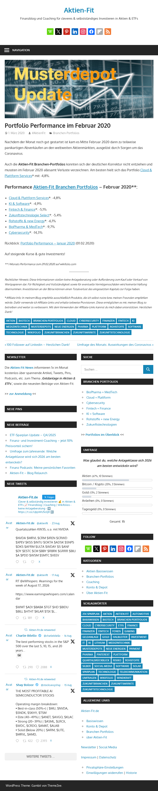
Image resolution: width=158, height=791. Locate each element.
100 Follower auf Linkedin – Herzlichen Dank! (38, 345)
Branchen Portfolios (100, 732)
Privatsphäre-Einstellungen (104, 767)
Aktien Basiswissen (99, 571)
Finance (132, 625)
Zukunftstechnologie (115, 332)
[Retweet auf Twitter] (25, 629)
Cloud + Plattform (98, 397)
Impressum (88, 757)
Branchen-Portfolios (66, 133)
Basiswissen (90, 619)
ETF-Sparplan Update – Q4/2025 (33, 435)
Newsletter (88, 747)
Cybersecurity (19, 232)
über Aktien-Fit (96, 737)
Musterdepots (41, 326)
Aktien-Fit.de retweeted (42, 630)
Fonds (116, 631)
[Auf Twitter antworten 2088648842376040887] (18, 741)
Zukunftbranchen (56, 332)
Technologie (15, 332)
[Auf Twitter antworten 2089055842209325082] (18, 667)
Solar (137, 666)
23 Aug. (56, 523)
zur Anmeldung (20, 394)
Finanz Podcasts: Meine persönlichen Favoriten (42, 468)
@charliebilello (52, 635)
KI (133, 320)
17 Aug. (55, 575)
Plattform (99, 326)
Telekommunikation (133, 671)
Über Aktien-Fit (97, 593)
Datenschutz (107, 757)
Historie (131, 773)
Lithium (100, 642)
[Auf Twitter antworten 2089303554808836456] (18, 618)
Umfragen (89, 677)
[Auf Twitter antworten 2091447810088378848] (18, 562)
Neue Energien (64, 326)
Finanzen (108, 320)
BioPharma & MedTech (26, 227)
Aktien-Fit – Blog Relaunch (28, 473)
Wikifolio (34, 332)
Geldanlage (90, 637)
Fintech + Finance (98, 408)
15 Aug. (68, 685)
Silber (86, 666)
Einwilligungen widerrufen (104, 773)
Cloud (71, 320)
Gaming (129, 631)
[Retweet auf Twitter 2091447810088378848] (26, 562)
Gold (105, 637)
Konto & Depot (96, 587)
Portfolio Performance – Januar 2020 (48, 243)
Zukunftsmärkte (84, 332)
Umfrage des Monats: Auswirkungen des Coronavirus (114, 345)
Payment (134, 648)
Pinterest (103, 654)
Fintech (123, 320)
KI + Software (95, 414)
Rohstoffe (117, 326)
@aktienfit (42, 523)
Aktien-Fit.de (25, 523)
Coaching (92, 582)
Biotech (24, 320)
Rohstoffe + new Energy (103, 419)
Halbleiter (120, 637)
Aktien (10, 320)
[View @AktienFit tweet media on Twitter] (19, 655)
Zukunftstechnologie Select (29, 215)
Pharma (83, 326)
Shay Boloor (25, 685)
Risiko (117, 660)
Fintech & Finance (22, 209)
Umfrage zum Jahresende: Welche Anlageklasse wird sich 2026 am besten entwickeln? (33, 456)
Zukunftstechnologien (101, 424)
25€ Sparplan (90, 613)
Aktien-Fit (79, 10)
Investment (139, 637)
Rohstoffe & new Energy (27, 221)
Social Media (108, 747)
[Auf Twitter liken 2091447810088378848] (34, 562)
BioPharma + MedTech (101, 392)
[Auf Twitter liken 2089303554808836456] (38, 618)
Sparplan (88, 671)
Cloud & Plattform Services (29, 198)
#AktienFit (38, 133)
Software (134, 326)
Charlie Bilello (26, 636)
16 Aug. (68, 635)
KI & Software (19, 204)
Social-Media (103, 666)
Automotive (140, 613)
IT (83, 642)
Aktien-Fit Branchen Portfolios (65, 187)
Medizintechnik (16, 326)
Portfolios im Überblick (102, 435)
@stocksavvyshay (50, 685)
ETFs (121, 625)
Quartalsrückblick (95, 660)
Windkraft (124, 677)
